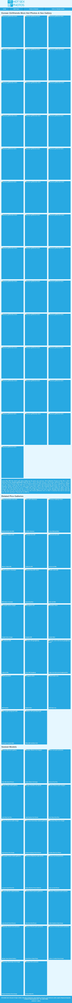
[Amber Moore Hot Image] (36, 765)
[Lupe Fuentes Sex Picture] (36, 800)
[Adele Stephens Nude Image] (59, 906)
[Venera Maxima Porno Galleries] (36, 871)
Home (4, 9)
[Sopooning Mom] (36, 585)
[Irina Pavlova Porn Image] (12, 836)
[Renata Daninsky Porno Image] (12, 977)
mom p (56, 483)
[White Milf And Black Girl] (36, 726)
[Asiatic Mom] (59, 620)
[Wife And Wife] (59, 585)
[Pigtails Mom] (36, 691)
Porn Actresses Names (58, 9)
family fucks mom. (43, 487)
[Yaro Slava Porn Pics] (59, 800)
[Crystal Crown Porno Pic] (12, 871)
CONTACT (34, 1001)
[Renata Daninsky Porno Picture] (36, 836)
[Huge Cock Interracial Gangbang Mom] (59, 656)
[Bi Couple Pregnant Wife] (12, 726)
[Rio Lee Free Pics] (59, 765)
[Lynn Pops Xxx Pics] (12, 800)
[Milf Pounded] (12, 691)
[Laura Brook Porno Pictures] (12, 906)
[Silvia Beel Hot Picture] (36, 906)
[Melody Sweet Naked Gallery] (12, 942)
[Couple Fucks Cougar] (12, 620)
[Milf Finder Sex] (59, 691)
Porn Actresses (33, 9)
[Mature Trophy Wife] (12, 550)
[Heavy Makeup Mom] (59, 514)
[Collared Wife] (12, 656)
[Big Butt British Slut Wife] (12, 514)
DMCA (39, 1001)
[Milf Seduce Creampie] (12, 585)
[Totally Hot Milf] (36, 550)
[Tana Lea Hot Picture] (59, 871)
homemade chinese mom (22, 490)
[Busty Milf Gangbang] (36, 656)
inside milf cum (6, 483)
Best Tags (16, 9)
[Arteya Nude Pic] (36, 977)
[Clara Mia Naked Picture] (12, 765)
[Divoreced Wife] (59, 550)
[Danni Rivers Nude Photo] (36, 942)
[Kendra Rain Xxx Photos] (59, 836)
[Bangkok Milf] (36, 620)
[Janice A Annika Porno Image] (59, 942)
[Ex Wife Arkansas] (36, 514)
